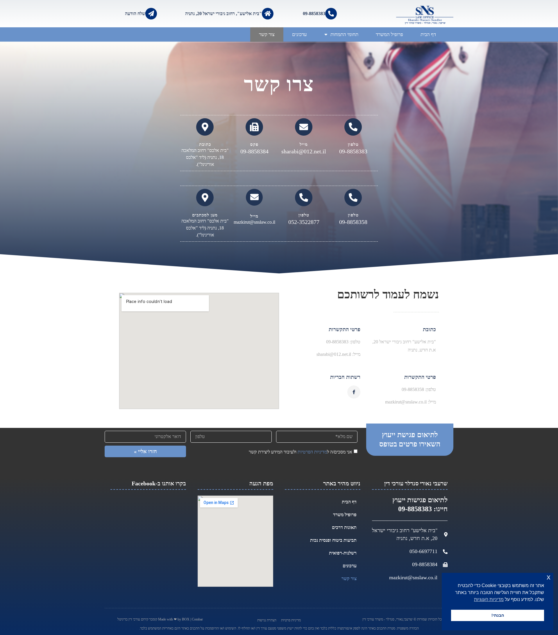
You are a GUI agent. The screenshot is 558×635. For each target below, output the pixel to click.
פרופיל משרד (345, 514)
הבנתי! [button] (497, 615)
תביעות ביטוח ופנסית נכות (333, 540)
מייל (304, 144)
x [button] (548, 577)
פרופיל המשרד (389, 34)
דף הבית (428, 34)
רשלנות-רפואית (343, 552)
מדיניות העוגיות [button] (489, 599)
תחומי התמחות (344, 34)
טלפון (353, 144)
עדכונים (299, 34)
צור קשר (267, 34)
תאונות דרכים (344, 527)
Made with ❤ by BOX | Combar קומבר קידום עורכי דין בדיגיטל (160, 619)
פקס (254, 144)
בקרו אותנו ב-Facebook (159, 483)
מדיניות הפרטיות (312, 451)
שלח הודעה (135, 13)
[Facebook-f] (353, 392)
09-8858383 (314, 13)
